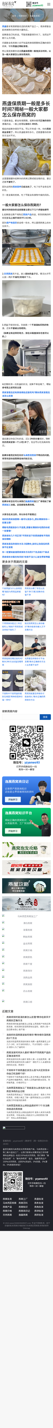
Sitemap (26, 1228)
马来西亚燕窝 (29, 455)
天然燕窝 (8, 273)
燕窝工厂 (23, 1199)
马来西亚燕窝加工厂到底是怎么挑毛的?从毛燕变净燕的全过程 (29, 1089)
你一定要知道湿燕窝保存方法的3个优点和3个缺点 (25, 551)
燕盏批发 (38, 1199)
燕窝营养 (17, 186)
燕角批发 (38, 1206)
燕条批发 (38, 1202)
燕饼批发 (38, 1210)
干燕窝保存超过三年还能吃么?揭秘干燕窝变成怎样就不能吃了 (12, 626)
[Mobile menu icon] (49, 4)
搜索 (45, 717)
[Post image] (3, 1016)
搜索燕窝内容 (9, 711)
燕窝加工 (6, 504)
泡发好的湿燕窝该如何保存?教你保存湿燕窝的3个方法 (29, 1036)
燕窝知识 (23, 1206)
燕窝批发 (7, 1199)
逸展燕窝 (29, 501)
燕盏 (4, 26)
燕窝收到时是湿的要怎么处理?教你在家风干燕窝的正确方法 (29, 1018)
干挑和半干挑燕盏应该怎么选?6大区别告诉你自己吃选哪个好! (28, 1071)
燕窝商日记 (24, 1210)
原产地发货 (11, 222)
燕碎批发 (38, 1214)
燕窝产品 (7, 1206)
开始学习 (12, 799)
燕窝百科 (23, 1202)
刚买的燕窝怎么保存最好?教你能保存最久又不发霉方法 (35, 626)
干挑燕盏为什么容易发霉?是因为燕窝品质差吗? (12, 591)
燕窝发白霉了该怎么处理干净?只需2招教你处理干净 (35, 591)
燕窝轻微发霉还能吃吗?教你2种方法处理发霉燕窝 (12, 661)
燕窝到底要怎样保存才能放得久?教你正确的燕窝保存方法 (35, 696)
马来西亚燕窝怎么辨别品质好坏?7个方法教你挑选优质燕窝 (28, 1107)
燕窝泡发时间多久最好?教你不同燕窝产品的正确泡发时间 (29, 1054)
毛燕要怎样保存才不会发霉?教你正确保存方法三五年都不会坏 (35, 661)
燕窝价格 (7, 1210)
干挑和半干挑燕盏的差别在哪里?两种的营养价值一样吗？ (12, 696)
